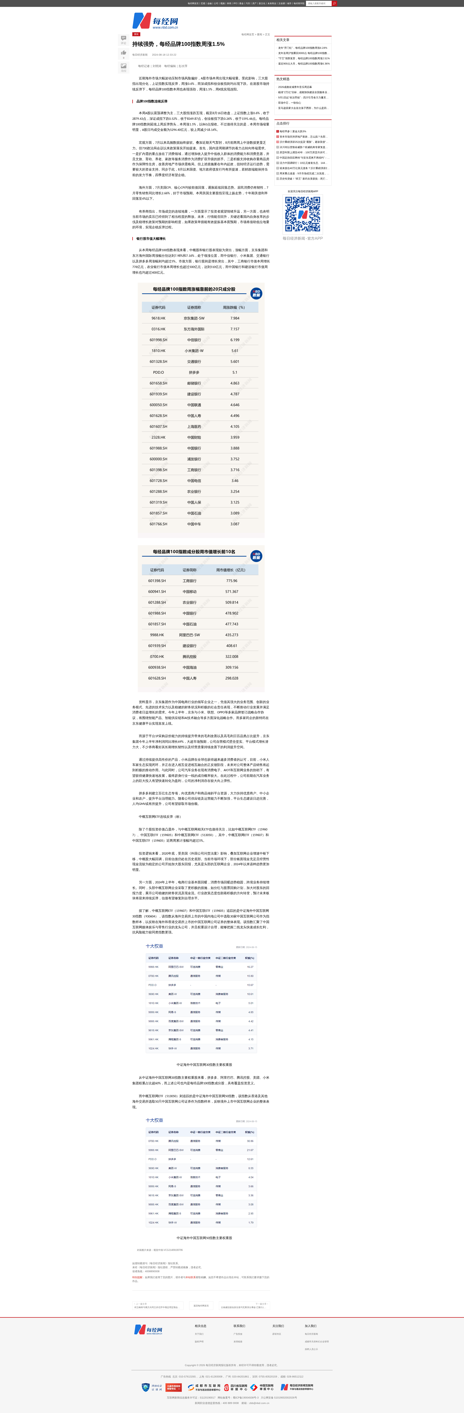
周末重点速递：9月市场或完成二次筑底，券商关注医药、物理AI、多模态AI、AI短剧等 (304, 173)
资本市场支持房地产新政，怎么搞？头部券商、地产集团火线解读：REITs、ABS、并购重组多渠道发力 (304, 136)
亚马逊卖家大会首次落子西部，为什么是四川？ (302, 108)
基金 (241, 3)
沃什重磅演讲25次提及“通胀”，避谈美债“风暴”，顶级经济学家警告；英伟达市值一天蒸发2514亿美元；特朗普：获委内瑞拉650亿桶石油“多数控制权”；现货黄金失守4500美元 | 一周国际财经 (304, 142)
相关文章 (282, 39)
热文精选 (282, 79)
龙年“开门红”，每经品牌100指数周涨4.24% (302, 48)
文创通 (281, 3)
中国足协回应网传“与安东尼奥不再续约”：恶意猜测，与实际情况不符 (305, 157)
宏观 (203, 3)
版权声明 (199, 1341)
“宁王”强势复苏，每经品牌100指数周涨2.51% (304, 58)
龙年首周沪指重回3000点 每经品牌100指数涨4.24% (304, 53)
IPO (235, 3)
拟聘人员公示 (311, 1349)
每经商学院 (299, 3)
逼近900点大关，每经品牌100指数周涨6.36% (304, 63)
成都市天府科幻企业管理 (317, 1341)
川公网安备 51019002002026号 (279, 1397)
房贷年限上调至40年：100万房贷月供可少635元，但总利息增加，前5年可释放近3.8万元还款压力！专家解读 (305, 152)
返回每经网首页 (201, 1305)
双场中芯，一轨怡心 (289, 102)
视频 (222, 3)
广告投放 (238, 1334)
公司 (216, 3)
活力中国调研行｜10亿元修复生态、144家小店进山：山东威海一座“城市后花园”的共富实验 (305, 163)
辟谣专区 (276, 1334)
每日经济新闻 (311, 1334)
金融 (209, 3)
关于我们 (199, 1334)
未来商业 (272, 3)
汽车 (248, 3)
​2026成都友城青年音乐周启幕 (295, 87)
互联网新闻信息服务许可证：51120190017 (192, 1397)
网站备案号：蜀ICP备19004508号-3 (239, 1397)
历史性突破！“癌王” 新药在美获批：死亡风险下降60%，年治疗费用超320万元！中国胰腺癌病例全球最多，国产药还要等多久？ (305, 178)
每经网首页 (193, 3)
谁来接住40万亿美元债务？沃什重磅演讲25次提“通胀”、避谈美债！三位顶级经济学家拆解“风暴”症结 (305, 168)
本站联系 (191, 1277)
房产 (254, 3)
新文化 (262, 3)
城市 (289, 3)
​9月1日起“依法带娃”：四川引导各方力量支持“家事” (303, 97)
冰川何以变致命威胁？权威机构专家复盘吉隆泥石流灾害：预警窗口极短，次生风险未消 (304, 147)
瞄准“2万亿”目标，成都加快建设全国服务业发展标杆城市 (304, 92)
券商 (229, 3)
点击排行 (282, 123)
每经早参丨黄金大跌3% (293, 131)
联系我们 (239, 1325)
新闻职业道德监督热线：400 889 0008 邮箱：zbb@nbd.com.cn (232, 1403)
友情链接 (238, 1341)
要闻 (136, 34)
